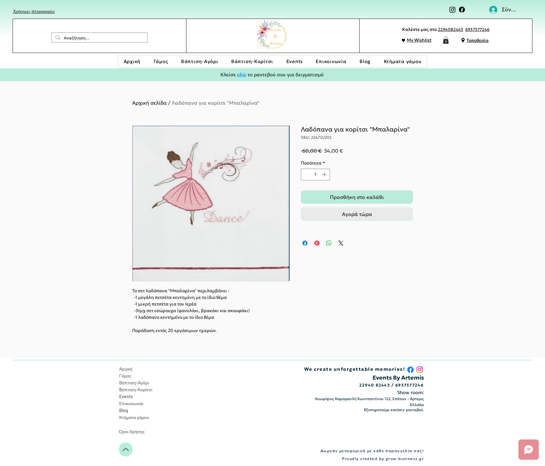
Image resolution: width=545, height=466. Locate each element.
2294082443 (450, 29)
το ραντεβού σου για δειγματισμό (285, 75)
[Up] (125, 449)
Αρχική (125, 368)
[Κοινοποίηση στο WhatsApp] (329, 243)
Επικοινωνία (131, 403)
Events (126, 396)
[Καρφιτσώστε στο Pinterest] (317, 243)
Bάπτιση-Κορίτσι (135, 389)
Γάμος (125, 375)
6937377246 (477, 29)
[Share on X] (341, 243)
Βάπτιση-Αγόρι (134, 382)
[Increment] (325, 174)
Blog (123, 410)
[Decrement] (306, 174)
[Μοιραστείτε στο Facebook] (305, 243)
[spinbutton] (315, 174)
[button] (446, 40)
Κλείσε (228, 75)
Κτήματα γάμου (134, 417)
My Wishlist (419, 40)
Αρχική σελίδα (149, 103)
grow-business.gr (405, 458)
